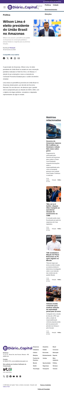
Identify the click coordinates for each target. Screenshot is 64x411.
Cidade (55, 5)
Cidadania (36, 349)
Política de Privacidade (44, 389)
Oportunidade (47, 363)
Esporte (55, 355)
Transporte (46, 368)
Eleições (35, 355)
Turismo (55, 368)
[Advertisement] (21, 112)
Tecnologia (36, 368)
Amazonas (36, 347)
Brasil (54, 347)
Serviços (55, 365)
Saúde (35, 365)
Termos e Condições (45, 385)
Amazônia (45, 347)
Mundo (35, 363)
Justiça (45, 358)
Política (48, 5)
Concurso (55, 349)
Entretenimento (51, 9)
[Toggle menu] (4, 7)
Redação (12, 47)
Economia (45, 352)
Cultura (35, 352)
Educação (55, 352)
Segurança (46, 365)
